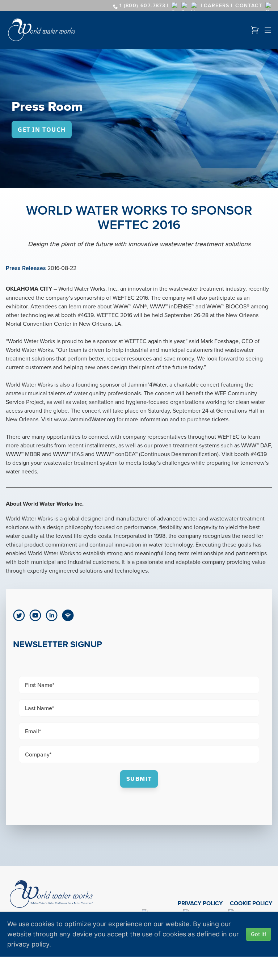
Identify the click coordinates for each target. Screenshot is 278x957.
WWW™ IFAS (69, 454)
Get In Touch (42, 130)
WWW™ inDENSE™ (172, 306)
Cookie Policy (251, 903)
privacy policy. (29, 944)
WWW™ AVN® (130, 306)
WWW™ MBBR (23, 454)
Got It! (258, 934)
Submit (139, 779)
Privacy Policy (200, 903)
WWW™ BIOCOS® (227, 306)
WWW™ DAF (256, 445)
